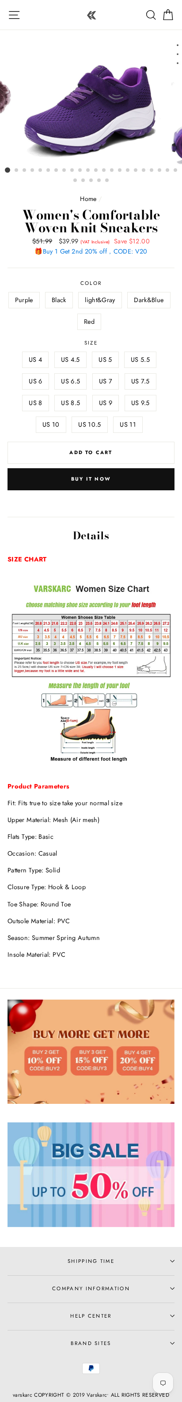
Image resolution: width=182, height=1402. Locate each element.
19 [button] (152, 170)
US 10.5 (89, 424)
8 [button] (64, 170)
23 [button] (75, 180)
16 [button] (128, 170)
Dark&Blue (148, 300)
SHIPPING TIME (91, 1261)
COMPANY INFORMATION (91, 1288)
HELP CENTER (90, 1315)
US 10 (51, 424)
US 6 (35, 381)
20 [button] (160, 170)
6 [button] (48, 170)
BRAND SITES (91, 1343)
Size (91, 342)
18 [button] (144, 170)
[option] (91, 102)
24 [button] (83, 180)
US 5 (105, 359)
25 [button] (91, 180)
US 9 (105, 402)
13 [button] (104, 170)
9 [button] (72, 170)
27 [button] (107, 180)
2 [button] (17, 170)
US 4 (35, 359)
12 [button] (96, 170)
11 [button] (88, 170)
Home (88, 198)
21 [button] (168, 170)
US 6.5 (70, 381)
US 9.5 (140, 402)
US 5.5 (140, 359)
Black (59, 300)
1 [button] (7, 170)
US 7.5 (140, 381)
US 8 (35, 402)
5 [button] (40, 170)
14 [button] (112, 170)
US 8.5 (70, 402)
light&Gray (100, 300)
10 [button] (80, 170)
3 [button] (25, 170)
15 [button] (120, 170)
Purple (24, 300)
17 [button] (136, 170)
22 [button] (176, 170)
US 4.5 (70, 359)
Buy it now (91, 478)
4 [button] (32, 170)
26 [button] (99, 180)
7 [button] (56, 170)
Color (91, 283)
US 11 (128, 424)
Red (89, 321)
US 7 (105, 381)
